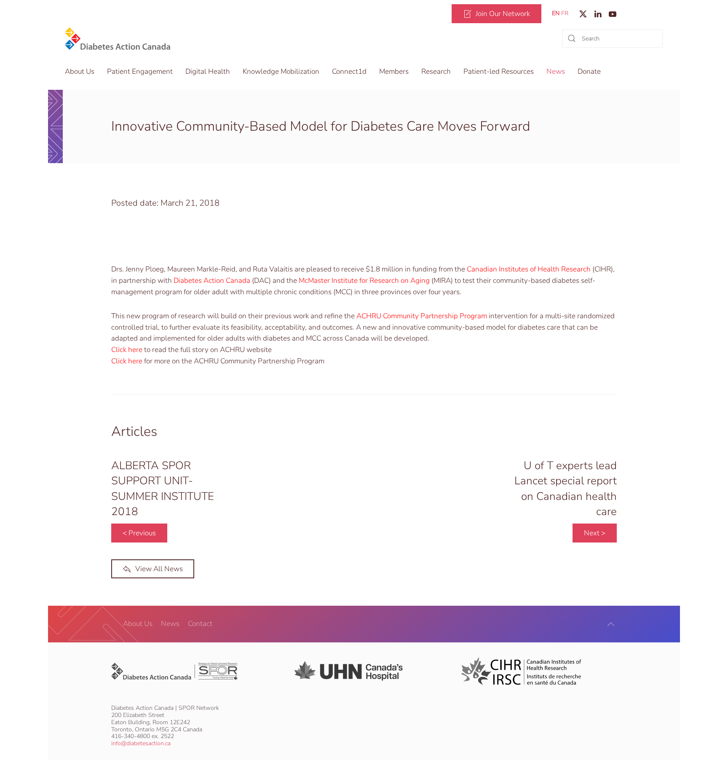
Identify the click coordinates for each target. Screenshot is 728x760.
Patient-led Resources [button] (498, 71)
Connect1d (349, 71)
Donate (589, 71)
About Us (138, 623)
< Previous (139, 533)
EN (555, 13)
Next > (594, 533)
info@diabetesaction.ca (141, 743)
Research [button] (436, 71)
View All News (159, 569)
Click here (126, 361)
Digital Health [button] (207, 71)
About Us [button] (79, 71)
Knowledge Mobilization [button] (281, 71)
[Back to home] (117, 38)
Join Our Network (503, 14)
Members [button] (394, 71)
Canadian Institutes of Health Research (529, 269)
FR (564, 13)
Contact (200, 623)
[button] (611, 624)
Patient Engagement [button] (140, 71)
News (555, 71)
